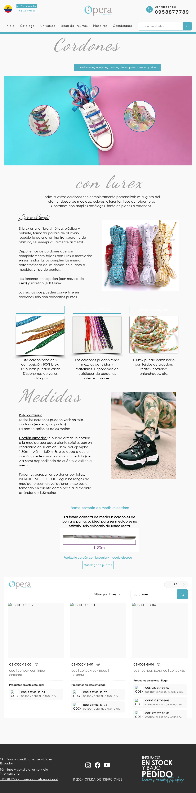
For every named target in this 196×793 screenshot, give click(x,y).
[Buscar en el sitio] (187, 26)
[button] (48, 26)
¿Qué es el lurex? (34, 217)
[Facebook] (97, 765)
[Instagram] (88, 765)
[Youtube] (107, 765)
